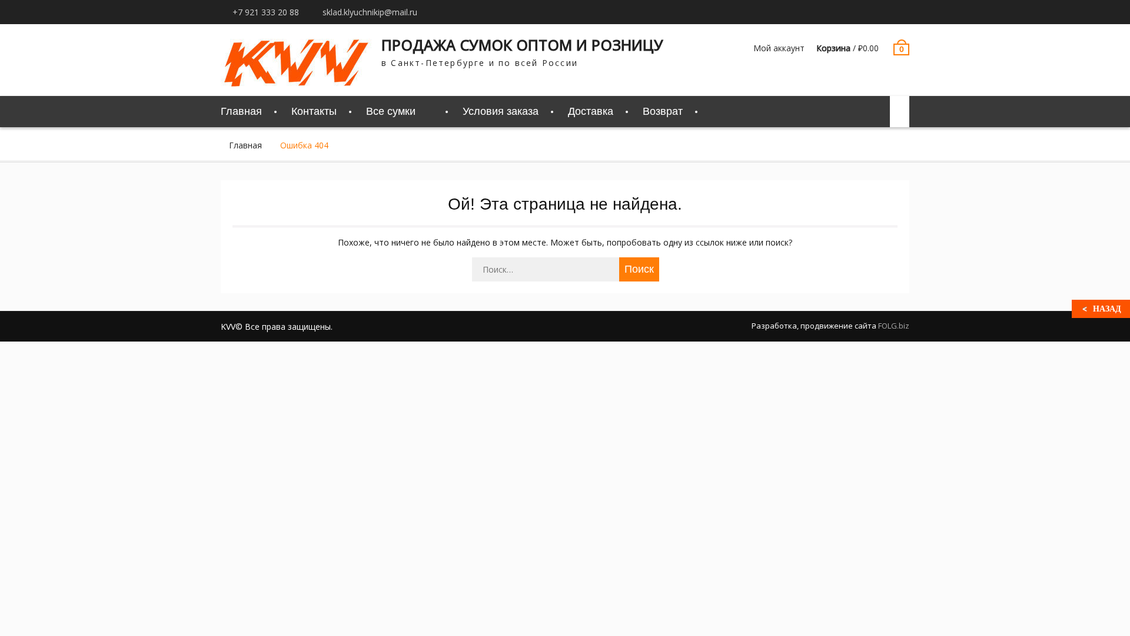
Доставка (590, 111)
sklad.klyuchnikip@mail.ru (370, 12)
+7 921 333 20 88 (265, 12)
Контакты (314, 111)
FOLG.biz (893, 325)
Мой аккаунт (779, 48)
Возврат (663, 111)
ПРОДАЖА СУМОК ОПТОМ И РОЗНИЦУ (522, 45)
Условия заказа (501, 111)
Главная (241, 111)
